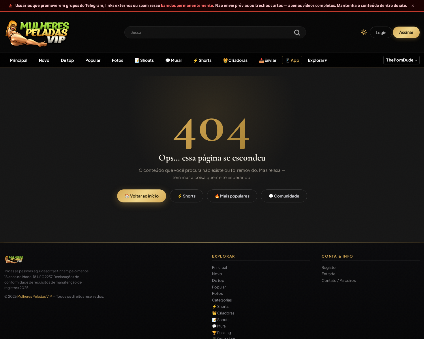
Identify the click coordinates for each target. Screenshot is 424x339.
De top (67, 60)
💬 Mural (173, 60)
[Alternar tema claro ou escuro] (364, 32)
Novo (44, 60)
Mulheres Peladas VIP (34, 296)
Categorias (222, 300)
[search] (297, 33)
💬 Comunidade (284, 195)
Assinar (406, 32)
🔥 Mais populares (232, 195)
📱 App (292, 60)
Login (381, 32)
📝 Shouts (144, 60)
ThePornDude (400, 59)
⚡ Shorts (202, 60)
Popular (92, 60)
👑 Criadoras (235, 60)
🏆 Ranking (221, 333)
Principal (18, 60)
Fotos (117, 60)
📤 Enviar (267, 60)
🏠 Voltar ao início (142, 195)
